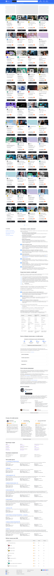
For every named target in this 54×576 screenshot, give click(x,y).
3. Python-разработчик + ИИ (10, 475)
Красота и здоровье (37, 456)
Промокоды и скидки (19, 572)
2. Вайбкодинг (8, 468)
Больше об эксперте (29, 393)
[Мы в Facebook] (42, 570)
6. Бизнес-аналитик (9, 499)
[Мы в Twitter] (41, 570)
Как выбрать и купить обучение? (10, 230)
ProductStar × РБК (10, 485)
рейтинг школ (26, 257)
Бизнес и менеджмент (8, 455)
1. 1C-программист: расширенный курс (12, 461)
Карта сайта (28, 571)
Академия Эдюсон (10, 478)
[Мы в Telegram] (46, 570)
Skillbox (9, 524)
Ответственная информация (9, 235)
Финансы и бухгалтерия (38, 455)
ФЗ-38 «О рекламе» (27, 375)
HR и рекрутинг (8, 456)
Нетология (9, 463)
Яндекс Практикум (10, 470)
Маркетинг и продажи (23, 455)
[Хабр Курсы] (8, 1)
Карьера (8, 572)
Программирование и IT (9, 454)
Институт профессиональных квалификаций (13, 533)
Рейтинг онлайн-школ (19, 571)
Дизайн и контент (37, 454)
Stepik (8, 517)
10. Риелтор (8, 528)
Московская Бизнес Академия (12, 503)
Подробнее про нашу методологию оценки (34, 345)
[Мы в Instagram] (45, 570)
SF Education (9, 494)
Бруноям (9, 510)
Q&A (7, 571)
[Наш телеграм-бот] (47, 570)
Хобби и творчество (22, 456)
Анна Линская (27, 283)
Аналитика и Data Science (23, 454)
